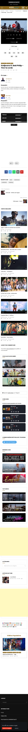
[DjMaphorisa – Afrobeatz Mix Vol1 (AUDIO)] (14, 457)
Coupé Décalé (18, 11)
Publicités (4, 716)
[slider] (8, 31)
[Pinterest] (18, 412)
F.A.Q (2, 712)
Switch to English (7, 728)
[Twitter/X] (14, 412)
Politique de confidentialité (9, 719)
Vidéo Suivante (23, 197)
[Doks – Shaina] (14, 496)
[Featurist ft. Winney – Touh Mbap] (14, 507)
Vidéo (7, 11)
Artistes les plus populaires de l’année (11, 403)
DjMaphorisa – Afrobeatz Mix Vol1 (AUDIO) (16, 459)
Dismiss (16, 728)
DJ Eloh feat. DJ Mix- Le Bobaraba (9, 293)
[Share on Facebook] (6, 172)
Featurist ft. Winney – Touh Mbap (13, 508)
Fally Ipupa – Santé (17, 201)
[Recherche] (26, 7)
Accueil (2, 11)
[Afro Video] (14, 8)
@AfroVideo (10, 393)
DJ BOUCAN (4, 182)
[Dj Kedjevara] (3, 80)
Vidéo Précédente (5, 189)
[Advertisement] (14, 144)
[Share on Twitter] (10, 172)
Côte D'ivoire (16, 179)
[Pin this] (21, 172)
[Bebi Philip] (3, 97)
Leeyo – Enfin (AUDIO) (10, 480)
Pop (17, 652)
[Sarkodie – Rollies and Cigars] (3, 193)
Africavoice (4, 251)
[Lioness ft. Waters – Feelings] (14, 517)
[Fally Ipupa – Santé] (25, 201)
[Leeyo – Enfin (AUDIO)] (14, 478)
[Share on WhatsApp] (14, 172)
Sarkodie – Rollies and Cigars (13, 192)
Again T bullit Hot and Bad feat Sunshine (10, 227)
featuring (11, 182)
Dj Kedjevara (9, 78)
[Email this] (18, 172)
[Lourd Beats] (5, 580)
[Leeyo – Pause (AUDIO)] (14, 468)
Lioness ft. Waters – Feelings (12, 519)
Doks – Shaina (9, 498)
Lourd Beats (13, 577)
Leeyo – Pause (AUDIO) (11, 469)
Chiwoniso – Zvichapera (6, 271)
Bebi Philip (8, 95)
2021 (11, 179)
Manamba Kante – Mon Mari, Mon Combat (11, 249)
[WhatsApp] (16, 412)
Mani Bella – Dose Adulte (7, 337)
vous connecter (10, 348)
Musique (11, 11)
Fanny (3, 229)
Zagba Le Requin (15, 415)
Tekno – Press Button (14, 4)
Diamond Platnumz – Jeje (9, 654)
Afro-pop (4, 652)
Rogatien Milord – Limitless (7, 315)
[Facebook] (11, 412)
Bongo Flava (9, 652)
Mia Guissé (13, 406)
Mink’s (12, 424)
